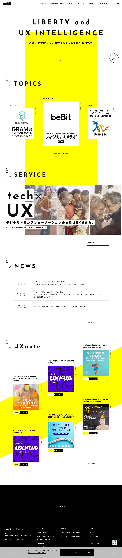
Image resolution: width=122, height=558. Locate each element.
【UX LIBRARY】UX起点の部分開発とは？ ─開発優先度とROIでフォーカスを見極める (26, 378)
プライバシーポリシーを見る (37, 553)
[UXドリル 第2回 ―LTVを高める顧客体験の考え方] (61, 379)
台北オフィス (20, 539)
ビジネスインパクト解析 (44, 539)
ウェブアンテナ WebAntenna (70, 536)
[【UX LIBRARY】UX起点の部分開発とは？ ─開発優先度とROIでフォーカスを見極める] (26, 397)
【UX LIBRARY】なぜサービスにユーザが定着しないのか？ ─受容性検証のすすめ (61, 417)
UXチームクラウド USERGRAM (70, 532)
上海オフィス (8, 539)
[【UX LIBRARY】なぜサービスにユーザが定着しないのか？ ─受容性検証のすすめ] (61, 435)
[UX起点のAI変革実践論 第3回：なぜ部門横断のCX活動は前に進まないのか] (96, 363)
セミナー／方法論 (95, 543)
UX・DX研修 (41, 543)
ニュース (92, 532)
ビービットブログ (95, 536)
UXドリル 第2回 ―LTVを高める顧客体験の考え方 (61, 362)
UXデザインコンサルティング (45, 536)
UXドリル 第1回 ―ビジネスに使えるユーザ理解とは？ (25, 432)
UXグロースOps (42, 532)
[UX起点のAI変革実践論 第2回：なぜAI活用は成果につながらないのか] (96, 417)
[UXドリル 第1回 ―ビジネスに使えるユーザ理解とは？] (26, 449)
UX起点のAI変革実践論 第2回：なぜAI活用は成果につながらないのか (95, 400)
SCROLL (60, 60)
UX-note (92, 539)
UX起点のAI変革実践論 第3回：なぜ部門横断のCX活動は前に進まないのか (95, 346)
